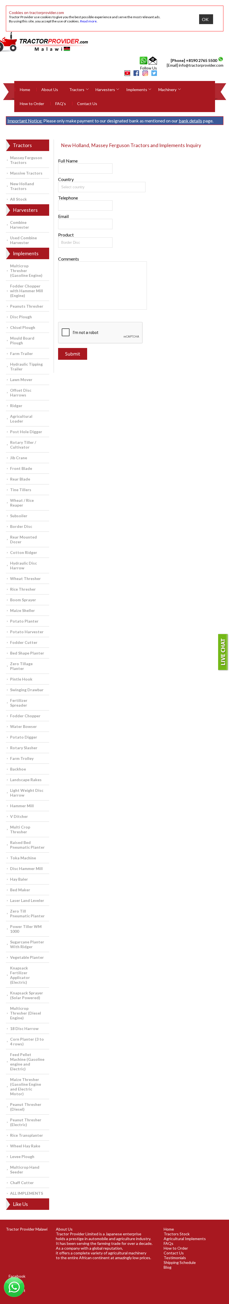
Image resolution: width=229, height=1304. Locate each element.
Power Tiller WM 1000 (26, 929)
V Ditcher (19, 816)
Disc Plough (21, 316)
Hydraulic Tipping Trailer (26, 366)
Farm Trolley (22, 758)
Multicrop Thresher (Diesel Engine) (25, 1013)
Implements (136, 89)
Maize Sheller (22, 610)
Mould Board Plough (22, 340)
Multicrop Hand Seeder (24, 1169)
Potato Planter (24, 621)
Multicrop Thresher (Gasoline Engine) (26, 270)
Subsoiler (18, 515)
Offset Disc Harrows (20, 392)
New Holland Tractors (22, 186)
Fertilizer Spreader (18, 702)
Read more (88, 21)
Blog (167, 1267)
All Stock (18, 199)
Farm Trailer (21, 353)
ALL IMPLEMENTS (26, 1193)
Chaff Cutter (22, 1182)
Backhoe (18, 769)
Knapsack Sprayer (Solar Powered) (26, 995)
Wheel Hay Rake (25, 1145)
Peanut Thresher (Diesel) (25, 1107)
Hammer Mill (22, 805)
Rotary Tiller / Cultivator (23, 444)
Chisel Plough (22, 327)
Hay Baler (19, 879)
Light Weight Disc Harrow (26, 792)
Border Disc (21, 526)
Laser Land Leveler (27, 900)
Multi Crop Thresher (20, 829)
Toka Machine (23, 857)
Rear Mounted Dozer (23, 539)
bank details (190, 120)
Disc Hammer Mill (26, 868)
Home (25, 89)
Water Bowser (23, 726)
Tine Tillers (20, 489)
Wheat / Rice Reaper (22, 502)
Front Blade (21, 468)
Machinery (167, 89)
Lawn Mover (21, 379)
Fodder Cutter (23, 642)
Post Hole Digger (26, 431)
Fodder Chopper (25, 715)
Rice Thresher (23, 589)
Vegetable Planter (27, 957)
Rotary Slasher (23, 747)
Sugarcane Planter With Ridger (27, 944)
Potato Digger (23, 737)
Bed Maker (20, 889)
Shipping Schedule (180, 1262)
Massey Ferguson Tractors (26, 160)
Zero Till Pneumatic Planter (27, 913)
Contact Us (87, 103)
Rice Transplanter (26, 1135)
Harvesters (105, 89)
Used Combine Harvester (23, 240)
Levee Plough (22, 1156)
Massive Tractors (26, 173)
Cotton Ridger (23, 552)
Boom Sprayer (23, 599)
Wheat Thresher (25, 578)
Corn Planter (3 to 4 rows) (27, 1041)
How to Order (32, 103)
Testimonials (175, 1257)
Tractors (76, 89)
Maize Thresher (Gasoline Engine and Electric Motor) (25, 1086)
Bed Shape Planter (27, 653)
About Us (49, 89)
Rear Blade (20, 479)
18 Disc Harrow (24, 1028)
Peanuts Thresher (26, 306)
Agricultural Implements (185, 1238)
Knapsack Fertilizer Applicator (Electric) (20, 975)
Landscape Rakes (26, 779)
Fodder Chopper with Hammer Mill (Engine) (26, 291)
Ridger (16, 405)
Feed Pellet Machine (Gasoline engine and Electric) (27, 1061)
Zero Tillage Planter (21, 666)
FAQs (168, 1243)
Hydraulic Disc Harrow (23, 565)
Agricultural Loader (21, 418)
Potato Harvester (27, 631)
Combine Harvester (19, 224)
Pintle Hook (21, 679)
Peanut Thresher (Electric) (25, 1122)
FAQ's (60, 103)
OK (205, 19)
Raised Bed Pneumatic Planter (27, 845)
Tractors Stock (177, 1233)
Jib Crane (18, 457)
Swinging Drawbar (27, 689)
